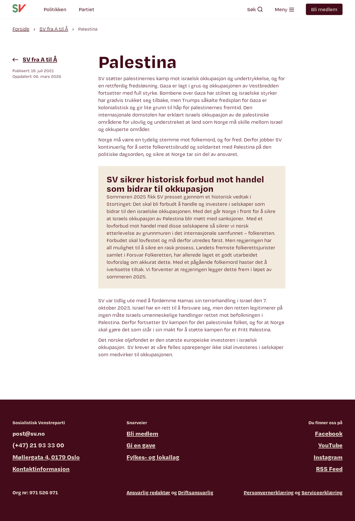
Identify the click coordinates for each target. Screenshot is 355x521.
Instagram (328, 457)
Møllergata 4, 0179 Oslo (46, 457)
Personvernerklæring (269, 492)
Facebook (329, 433)
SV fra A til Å (54, 28)
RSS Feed (329, 468)
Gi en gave (141, 445)
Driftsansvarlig (195, 492)
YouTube (330, 445)
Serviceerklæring (322, 492)
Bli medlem (324, 9)
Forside (20, 28)
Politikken (55, 9)
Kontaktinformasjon (41, 468)
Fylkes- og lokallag (153, 457)
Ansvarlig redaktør (148, 492)
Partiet (86, 9)
